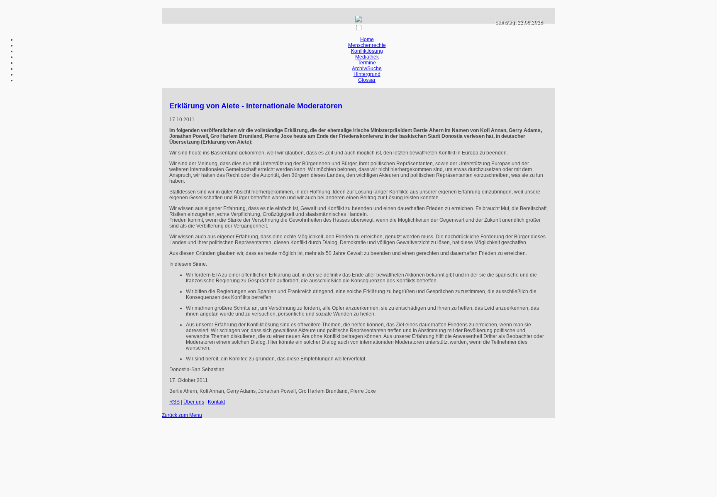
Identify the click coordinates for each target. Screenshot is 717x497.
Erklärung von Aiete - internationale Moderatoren (255, 106)
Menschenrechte (367, 45)
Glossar (367, 80)
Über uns (193, 402)
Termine (367, 63)
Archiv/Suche (367, 68)
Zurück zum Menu (182, 415)
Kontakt (216, 402)
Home (367, 39)
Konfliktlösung (367, 51)
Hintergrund (367, 74)
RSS (174, 402)
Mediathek (367, 57)
